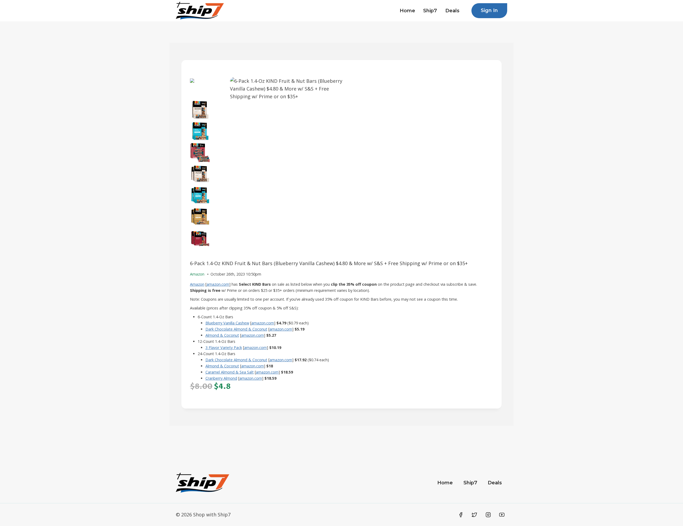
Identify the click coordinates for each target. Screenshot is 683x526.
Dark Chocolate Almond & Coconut (236, 329)
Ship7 (430, 11)
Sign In (489, 10)
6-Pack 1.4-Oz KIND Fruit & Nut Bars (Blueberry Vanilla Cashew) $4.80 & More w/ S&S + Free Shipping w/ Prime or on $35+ (329, 263)
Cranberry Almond (221, 378)
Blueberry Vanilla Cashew (227, 322)
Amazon (197, 284)
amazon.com (218, 284)
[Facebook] (460, 514)
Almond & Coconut (222, 335)
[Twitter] (474, 514)
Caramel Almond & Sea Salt (229, 372)
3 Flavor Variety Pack (223, 347)
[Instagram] (488, 514)
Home (407, 11)
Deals (452, 11)
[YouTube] (502, 514)
